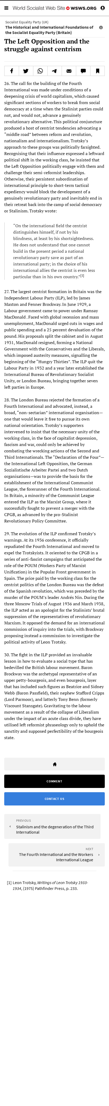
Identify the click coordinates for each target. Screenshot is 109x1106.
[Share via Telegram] (55, 71)
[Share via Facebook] (11, 71)
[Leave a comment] (83, 71)
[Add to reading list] (97, 71)
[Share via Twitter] (26, 71)
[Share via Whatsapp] (40, 71)
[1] (82, 275)
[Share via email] (69, 71)
